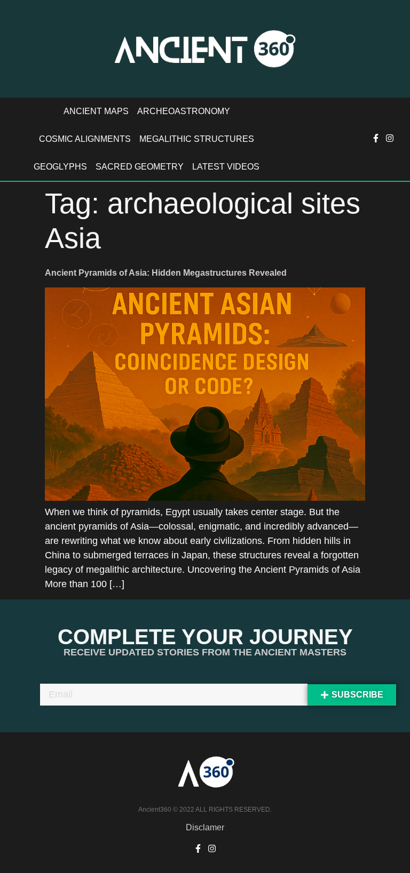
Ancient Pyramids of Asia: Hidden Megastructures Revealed (166, 272)
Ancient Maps (96, 111)
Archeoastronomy (183, 111)
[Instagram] (389, 138)
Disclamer (205, 827)
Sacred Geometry (140, 166)
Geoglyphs (60, 166)
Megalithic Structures (196, 138)
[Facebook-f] (376, 138)
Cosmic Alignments (85, 138)
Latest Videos (225, 166)
